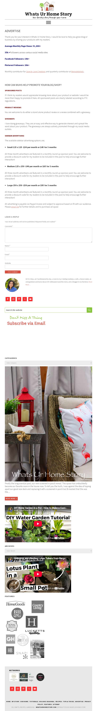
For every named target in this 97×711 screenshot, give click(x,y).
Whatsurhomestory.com (46, 707)
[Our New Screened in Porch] (48, 424)
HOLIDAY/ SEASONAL (46, 701)
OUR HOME (24, 701)
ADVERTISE (79, 701)
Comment (9, 226)
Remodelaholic (77, 71)
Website (8, 263)
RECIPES (59, 701)
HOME (8, 701)
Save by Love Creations (35, 71)
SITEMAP (56, 704)
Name (7, 246)
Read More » (11, 499)
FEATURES (48, 704)
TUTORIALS (33, 701)
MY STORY (15, 701)
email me (15, 206)
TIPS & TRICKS (68, 701)
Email (7, 254)
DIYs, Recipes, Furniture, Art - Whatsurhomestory (48, 9)
